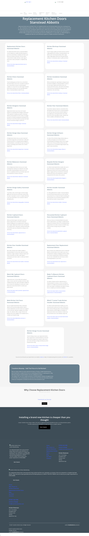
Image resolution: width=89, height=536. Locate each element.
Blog (47, 455)
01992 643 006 (63, 445)
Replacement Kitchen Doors (16, 490)
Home (48, 445)
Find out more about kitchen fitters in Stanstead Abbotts (18, 93)
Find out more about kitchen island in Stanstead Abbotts (58, 120)
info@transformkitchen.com (16, 504)
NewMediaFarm (71, 525)
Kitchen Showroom (51, 449)
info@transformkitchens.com (66, 449)
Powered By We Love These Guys (44, 399)
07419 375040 (63, 447)
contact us (42, 357)
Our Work (48, 456)
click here (65, 357)
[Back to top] (44, 533)
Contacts (48, 458)
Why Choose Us (50, 447)
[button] (44, 403)
